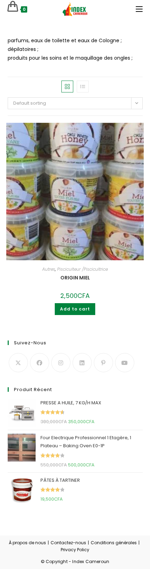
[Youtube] (124, 362)
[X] (18, 362)
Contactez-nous (68, 543)
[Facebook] (39, 362)
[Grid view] (67, 86)
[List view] (83, 86)
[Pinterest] (103, 362)
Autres (48, 269)
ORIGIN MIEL (75, 277)
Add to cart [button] (75, 309)
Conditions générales (114, 543)
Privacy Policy (75, 550)
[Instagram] (60, 362)
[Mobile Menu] (139, 9)
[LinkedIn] (82, 362)
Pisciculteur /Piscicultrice (82, 269)
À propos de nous (27, 543)
